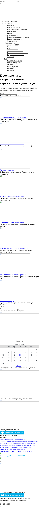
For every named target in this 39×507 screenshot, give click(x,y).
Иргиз (19, 441)
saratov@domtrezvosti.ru (13, 464)
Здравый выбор (14, 441)
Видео (9, 33)
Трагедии (7, 451)
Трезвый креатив (14, 451)
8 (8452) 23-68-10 (12, 458)
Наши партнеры (13, 67)
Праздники (14, 447)
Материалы (8, 23)
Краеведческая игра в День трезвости (13, 249)
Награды (11, 445)
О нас (5, 59)
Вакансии (10, 69)
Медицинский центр (14, 61)
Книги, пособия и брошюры (17, 29)
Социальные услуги (11, 35)
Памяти (9, 447)
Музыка (7, 445)
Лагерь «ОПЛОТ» (13, 45)
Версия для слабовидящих (13, 432)
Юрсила (30, 451)
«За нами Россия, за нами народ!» (12, 196)
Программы (11, 31)
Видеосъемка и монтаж (15, 55)
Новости (20, 445)
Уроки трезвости (23, 451)
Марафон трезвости (10, 443)
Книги (21, 441)
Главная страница (10, 21)
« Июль (18, 366)
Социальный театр (13, 449)
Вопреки (7, 441)
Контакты (10, 71)
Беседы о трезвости (14, 39)
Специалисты (12, 41)
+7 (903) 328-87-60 (13, 461)
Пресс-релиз (19, 447)
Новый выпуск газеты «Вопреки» (12, 222)
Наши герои (15, 445)
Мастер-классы (19, 443)
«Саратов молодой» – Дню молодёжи (13, 118)
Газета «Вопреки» (13, 27)
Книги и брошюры (6, 471)
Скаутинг (10, 47)
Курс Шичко (31, 441)
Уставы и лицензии (14, 63)
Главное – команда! (7, 170)
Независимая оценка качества (18, 37)
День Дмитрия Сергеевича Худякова (13, 275)
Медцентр (4, 482)
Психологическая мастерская (17, 53)
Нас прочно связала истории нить (12, 144)
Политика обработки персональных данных (19, 502)
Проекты (10, 25)
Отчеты (5, 447)
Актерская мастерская (15, 51)
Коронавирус (26, 441)
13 (20, 355)
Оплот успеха (27, 445)
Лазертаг (10, 57)
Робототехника (12, 49)
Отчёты (10, 65)
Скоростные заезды (7, 301)
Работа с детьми (10, 43)
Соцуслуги (20, 449)
